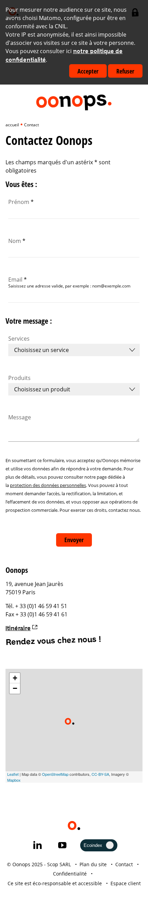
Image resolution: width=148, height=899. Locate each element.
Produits (19, 378)
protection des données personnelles (48, 485)
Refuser (125, 71)
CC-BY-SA (100, 774)
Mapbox (14, 780)
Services (19, 338)
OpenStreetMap (55, 774)
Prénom (21, 202)
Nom (16, 241)
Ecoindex (93, 845)
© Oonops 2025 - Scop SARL (39, 864)
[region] (74, 726)
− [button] (15, 688)
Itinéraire (18, 628)
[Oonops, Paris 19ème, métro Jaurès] (69, 721)
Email (17, 279)
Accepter (87, 71)
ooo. (73, 100)
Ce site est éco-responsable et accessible (55, 883)
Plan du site (93, 864)
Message (19, 417)
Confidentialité (70, 873)
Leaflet (13, 774)
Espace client (125, 883)
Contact (124, 864)
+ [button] (15, 678)
